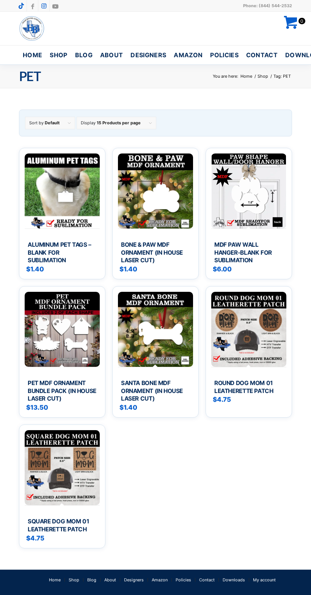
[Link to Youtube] (55, 5)
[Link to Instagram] (43, 5)
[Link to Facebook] (32, 5)
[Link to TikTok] (21, 5)
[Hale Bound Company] (32, 28)
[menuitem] (32, 54)
